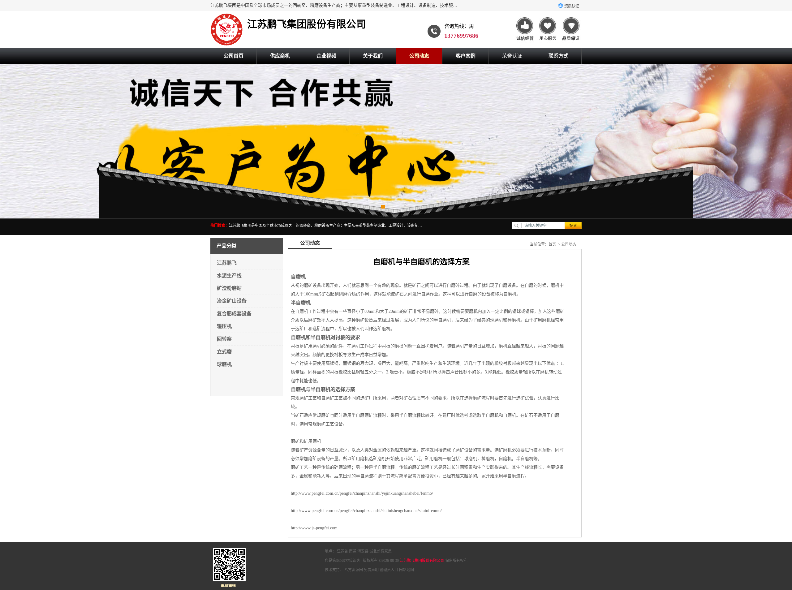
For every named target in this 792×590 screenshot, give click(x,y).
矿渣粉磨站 (229, 288)
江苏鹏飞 (227, 262)
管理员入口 (389, 570)
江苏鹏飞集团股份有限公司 (422, 560)
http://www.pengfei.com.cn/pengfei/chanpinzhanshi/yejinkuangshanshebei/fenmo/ (362, 493)
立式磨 (224, 351)
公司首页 (233, 55)
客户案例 (466, 55)
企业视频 (326, 55)
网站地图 (406, 570)
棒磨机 (487, 458)
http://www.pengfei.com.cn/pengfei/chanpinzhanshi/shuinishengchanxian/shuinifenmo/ (366, 510)
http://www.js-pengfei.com (314, 528)
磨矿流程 (420, 467)
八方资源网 (353, 570)
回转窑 (224, 339)
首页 (552, 244)
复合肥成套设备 (234, 313)
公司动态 (419, 55)
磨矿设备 (464, 450)
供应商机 (280, 55)
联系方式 (558, 55)
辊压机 (224, 326)
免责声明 (371, 570)
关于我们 (373, 55)
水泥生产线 (229, 275)
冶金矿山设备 (232, 301)
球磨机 (224, 364)
